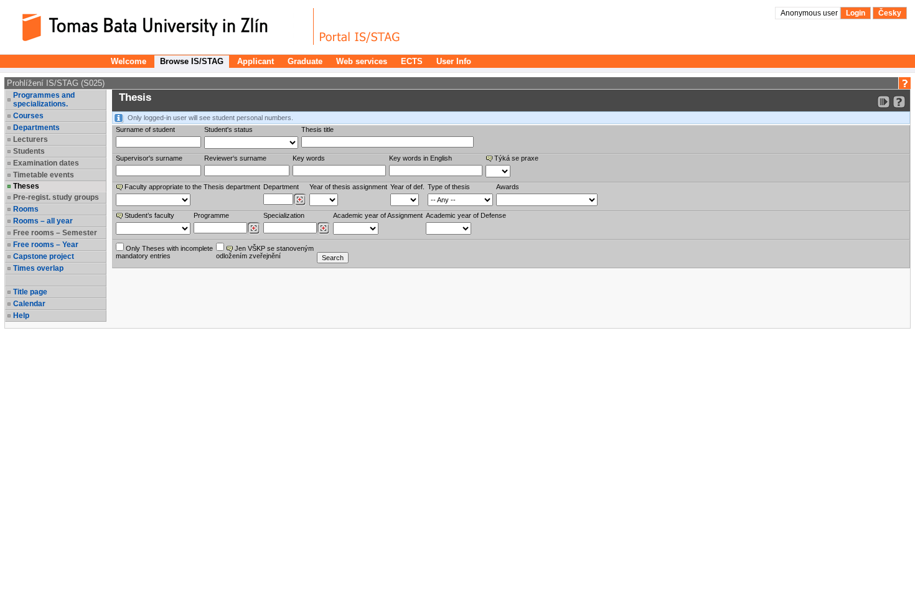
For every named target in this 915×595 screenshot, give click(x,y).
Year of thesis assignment (348, 186)
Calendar (29, 303)
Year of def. (407, 186)
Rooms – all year (43, 221)
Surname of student (145, 129)
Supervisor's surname (149, 158)
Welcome (128, 61)
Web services (361, 61)
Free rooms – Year (45, 244)
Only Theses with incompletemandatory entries (164, 252)
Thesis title (317, 129)
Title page (30, 292)
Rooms (26, 209)
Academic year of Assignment (378, 215)
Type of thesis (449, 186)
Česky (889, 13)
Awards (507, 186)
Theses (26, 186)
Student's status (228, 129)
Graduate (305, 61)
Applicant (255, 61)
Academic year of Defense (466, 215)
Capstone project (43, 256)
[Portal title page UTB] (359, 26)
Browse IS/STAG (191, 61)
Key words (309, 158)
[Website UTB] (160, 26)
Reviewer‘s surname (235, 158)
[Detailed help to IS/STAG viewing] (899, 101)
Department (281, 186)
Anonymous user (810, 13)
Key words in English (420, 158)
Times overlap (38, 268)
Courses (28, 115)
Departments (36, 127)
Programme (211, 215)
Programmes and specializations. (44, 99)
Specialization (283, 215)
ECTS (412, 61)
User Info (453, 61)
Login (855, 13)
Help (21, 315)
